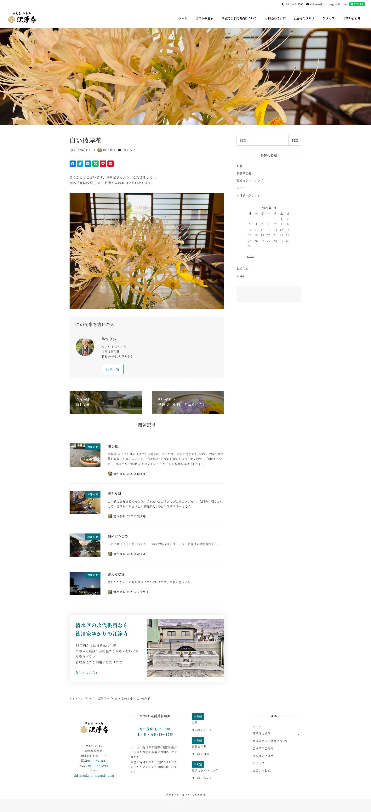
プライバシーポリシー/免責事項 (185, 794)
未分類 (241, 276)
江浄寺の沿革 (262, 733)
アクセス (259, 763)
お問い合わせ (262, 770)
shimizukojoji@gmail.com (328, 4)
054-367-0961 (98, 766)
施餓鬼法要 (244, 173)
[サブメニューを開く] (298, 734)
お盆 (240, 166)
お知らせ (129, 150)
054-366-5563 (294, 4)
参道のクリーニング (250, 181)
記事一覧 (112, 369)
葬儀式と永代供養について (270, 741)
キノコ (241, 188)
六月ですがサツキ (248, 195)
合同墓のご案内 (263, 748)
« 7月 (250, 256)
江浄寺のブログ (263, 756)
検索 (295, 140)
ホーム (257, 726)
